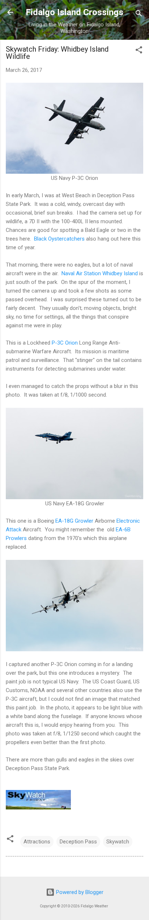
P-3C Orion (65, 343)
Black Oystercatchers (59, 239)
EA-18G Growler (74, 521)
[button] (139, 51)
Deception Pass (78, 841)
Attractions (37, 841)
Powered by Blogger (79, 892)
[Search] (139, 15)
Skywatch (117, 841)
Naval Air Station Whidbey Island (99, 273)
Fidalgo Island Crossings (74, 12)
